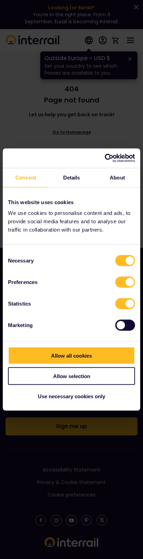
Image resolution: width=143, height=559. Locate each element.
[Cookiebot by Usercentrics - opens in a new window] (104, 158)
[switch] (125, 282)
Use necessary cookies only (71, 396)
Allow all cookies (71, 356)
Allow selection (71, 376)
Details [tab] (71, 177)
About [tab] (117, 177)
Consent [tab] (25, 177)
